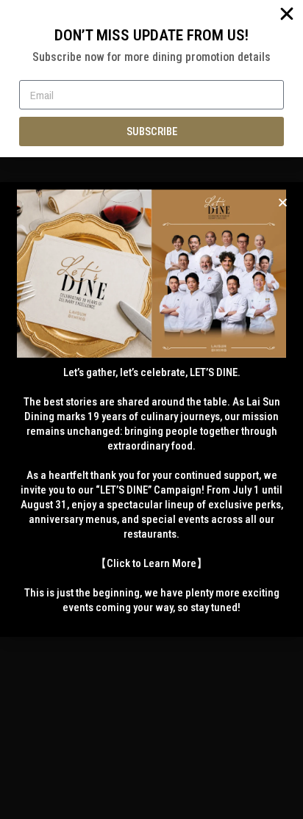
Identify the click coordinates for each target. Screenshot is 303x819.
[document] (151, 409)
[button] (282, 202)
